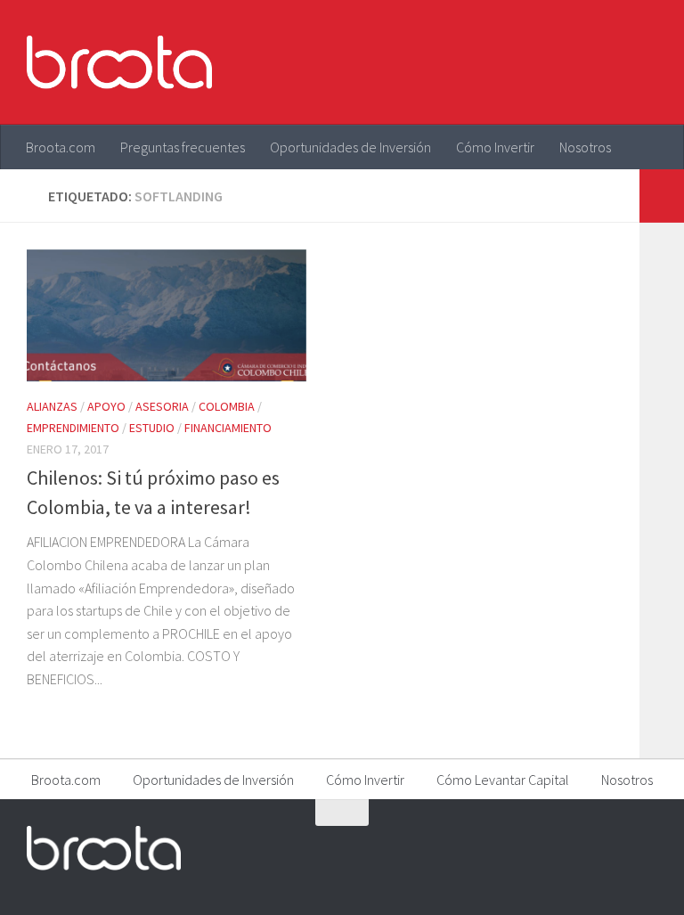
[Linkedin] (644, 847)
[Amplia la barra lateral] (661, 196)
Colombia (227, 406)
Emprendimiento (73, 428)
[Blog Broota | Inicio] (119, 62)
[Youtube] (612, 847)
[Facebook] (548, 847)
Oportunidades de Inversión (350, 147)
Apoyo (106, 406)
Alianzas (52, 406)
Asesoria (162, 406)
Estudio (152, 428)
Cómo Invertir (495, 147)
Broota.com (60, 147)
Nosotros (585, 147)
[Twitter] (580, 847)
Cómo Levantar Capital (502, 779)
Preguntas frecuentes (182, 147)
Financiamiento (228, 428)
